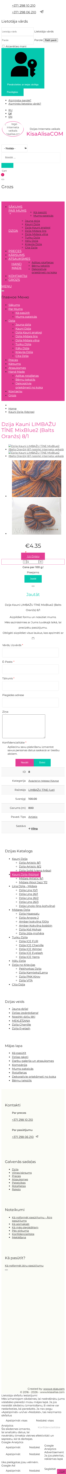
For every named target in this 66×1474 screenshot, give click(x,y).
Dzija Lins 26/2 (29, 898)
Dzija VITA (26, 980)
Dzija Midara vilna (36, 234)
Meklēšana (19, 1237)
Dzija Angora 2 (29, 917)
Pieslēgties (12, 92)
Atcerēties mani (16, 46)
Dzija (15, 1169)
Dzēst (42, 762)
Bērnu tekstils (41, 265)
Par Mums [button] (17, 211)
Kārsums (16, 255)
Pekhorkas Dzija (30, 968)
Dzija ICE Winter (30, 949)
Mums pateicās (43, 215)
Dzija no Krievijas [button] (23, 965)
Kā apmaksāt (20, 1224)
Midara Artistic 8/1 (31, 878)
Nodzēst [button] (34, 1447)
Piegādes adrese (13, 695)
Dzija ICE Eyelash (31, 953)
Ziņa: (5, 711)
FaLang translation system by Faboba (14, 840)
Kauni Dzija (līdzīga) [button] (25, 874)
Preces (14, 251)
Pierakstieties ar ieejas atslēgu (23, 84)
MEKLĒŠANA (21, 1020)
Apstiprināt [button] (13, 1447)
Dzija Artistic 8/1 (30, 862)
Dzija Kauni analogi (37, 227)
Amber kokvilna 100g (34, 921)
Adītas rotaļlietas (43, 262)
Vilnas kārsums (22, 1172)
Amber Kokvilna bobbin (35, 925)
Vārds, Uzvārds (12, 645)
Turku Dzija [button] (20, 937)
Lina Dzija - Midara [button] (24, 886)
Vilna (34, 828)
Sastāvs (21, 826)
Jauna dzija (32, 221)
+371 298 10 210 (23, 6)
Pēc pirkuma (20, 1230)
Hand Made (16, 266)
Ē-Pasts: (8, 661)
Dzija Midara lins (35, 231)
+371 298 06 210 (24, 12)
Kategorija (19, 780)
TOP (62, 1471)
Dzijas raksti (20, 1057)
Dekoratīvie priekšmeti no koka (44, 270)
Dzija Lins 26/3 (29, 902)
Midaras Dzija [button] (21, 910)
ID (24, 771)
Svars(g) (20, 798)
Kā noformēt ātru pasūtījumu (24, 1265)
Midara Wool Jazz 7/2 (33, 882)
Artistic (32, 816)
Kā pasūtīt (40, 212)
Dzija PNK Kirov (29, 976)
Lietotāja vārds (44, 31)
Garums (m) (18, 808)
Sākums (15, 207)
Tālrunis (8, 678)
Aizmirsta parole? (19, 100)
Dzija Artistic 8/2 (30, 866)
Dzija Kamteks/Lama (33, 972)
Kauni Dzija (32, 224)
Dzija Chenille (21, 1024)
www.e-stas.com (54, 1388)
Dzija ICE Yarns (29, 957)
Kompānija (19, 1065)
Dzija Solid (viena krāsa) (35, 870)
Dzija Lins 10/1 (28, 890)
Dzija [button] (13, 231)
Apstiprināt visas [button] (16, 1420)
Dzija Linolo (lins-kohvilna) (37, 906)
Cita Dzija (31, 247)
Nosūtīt (24, 762)
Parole (38, 40)
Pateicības (19, 1182)
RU (10, 110)
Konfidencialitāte (14, 742)
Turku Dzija (32, 237)
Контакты (17, 276)
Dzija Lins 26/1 (28, 894)
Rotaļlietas (19, 1072)
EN (10, 116)
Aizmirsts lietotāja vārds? (24, 103)
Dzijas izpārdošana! (25, 1013)
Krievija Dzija (33, 244)
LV (10, 113)
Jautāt (33, 578)
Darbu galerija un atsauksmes (33, 1061)
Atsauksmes (19, 259)
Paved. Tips (18, 816)
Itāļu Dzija (31, 241)
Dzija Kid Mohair (30, 929)
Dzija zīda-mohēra (31, 933)
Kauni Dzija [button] (19, 859)
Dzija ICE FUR (28, 941)
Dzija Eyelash (21, 1028)
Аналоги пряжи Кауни (43, 780)
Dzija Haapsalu (29, 913)
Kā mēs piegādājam (25, 1227)
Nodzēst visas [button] (45, 1420)
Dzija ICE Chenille (31, 945)
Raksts (16, 1189)
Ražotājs (20, 789)
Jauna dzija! (20, 1009)
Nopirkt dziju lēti (23, 1016)
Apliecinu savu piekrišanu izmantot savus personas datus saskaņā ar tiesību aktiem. (33, 750)
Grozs (14, 280)
